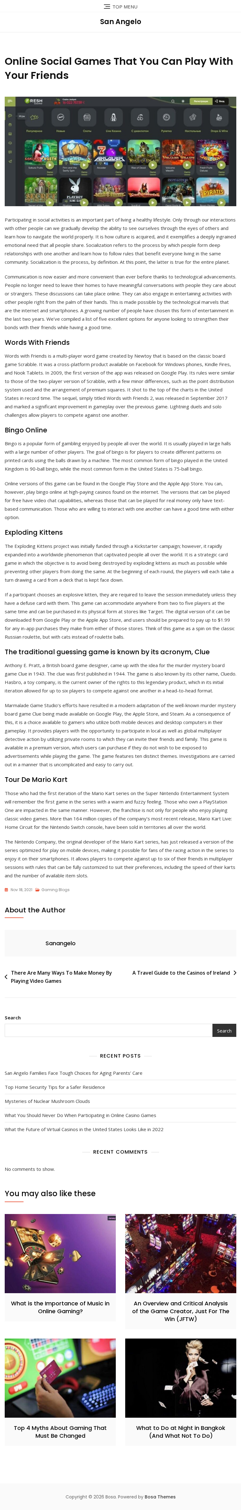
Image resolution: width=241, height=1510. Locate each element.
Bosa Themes (160, 1497)
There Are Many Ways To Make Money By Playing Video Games (61, 976)
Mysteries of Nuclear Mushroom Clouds (47, 1101)
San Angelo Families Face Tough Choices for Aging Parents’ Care (73, 1073)
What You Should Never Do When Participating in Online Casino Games (80, 1115)
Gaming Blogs (55, 889)
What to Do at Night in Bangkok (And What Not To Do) (180, 1432)
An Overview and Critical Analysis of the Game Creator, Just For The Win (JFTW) (180, 1311)
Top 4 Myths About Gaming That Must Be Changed (60, 1432)
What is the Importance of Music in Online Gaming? (60, 1307)
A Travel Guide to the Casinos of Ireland (181, 972)
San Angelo (120, 22)
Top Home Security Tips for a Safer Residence (55, 1087)
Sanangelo (61, 943)
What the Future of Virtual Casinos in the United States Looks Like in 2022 (84, 1129)
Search (13, 1017)
